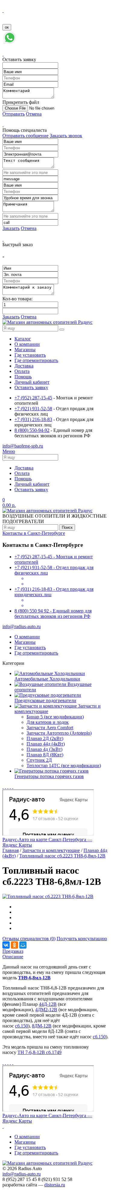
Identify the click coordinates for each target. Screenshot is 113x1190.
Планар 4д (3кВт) (44, 749)
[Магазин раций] (3, 786)
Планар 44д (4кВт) (46, 743)
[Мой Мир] (23, 945)
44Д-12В (48, 1004)
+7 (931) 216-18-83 (33, 419)
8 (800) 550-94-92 (31, 430)
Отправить (13, 113)
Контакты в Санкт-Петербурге (33, 533)
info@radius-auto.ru (21, 626)
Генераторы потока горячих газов (49, 776)
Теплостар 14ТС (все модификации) (64, 765)
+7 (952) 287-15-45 (33, 397)
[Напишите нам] (9, 43)
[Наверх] (3, 1126)
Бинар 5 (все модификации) (55, 716)
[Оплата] (12, 786)
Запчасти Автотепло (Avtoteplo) (59, 733)
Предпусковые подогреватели (45, 700)
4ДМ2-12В (46, 1009)
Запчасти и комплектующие (51, 850)
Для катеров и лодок (48, 722)
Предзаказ (12, 951)
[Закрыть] (3, 10)
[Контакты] (10, 786)
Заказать (11, 228)
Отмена (34, 113)
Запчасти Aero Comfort (50, 727)
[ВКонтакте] (6, 945)
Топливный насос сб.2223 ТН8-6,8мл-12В (62, 855)
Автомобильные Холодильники (47, 678)
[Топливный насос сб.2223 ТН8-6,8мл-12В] (47, 896)
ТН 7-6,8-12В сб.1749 (39, 1052)
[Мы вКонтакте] (5, 786)
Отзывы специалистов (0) (28, 938)
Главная (10, 850)
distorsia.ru (54, 1184)
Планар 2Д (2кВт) (45, 738)
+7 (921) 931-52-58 (33, 408)
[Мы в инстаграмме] (7, 786)
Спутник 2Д (39, 760)
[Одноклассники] (14, 945)
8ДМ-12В (42, 1025)
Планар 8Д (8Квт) (45, 754)
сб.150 (21, 1025)
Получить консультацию (82, 938)
